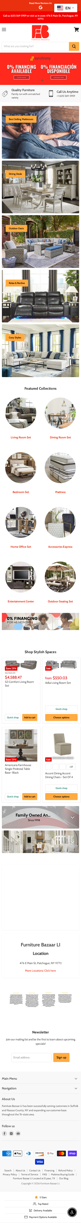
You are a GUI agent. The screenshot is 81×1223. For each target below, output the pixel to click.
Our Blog (63, 1178)
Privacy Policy (10, 1174)
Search (7, 1170)
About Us (20, 1170)
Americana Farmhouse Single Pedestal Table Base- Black (18, 768)
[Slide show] (40, 69)
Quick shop (13, 717)
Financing (49, 1170)
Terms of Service (29, 1174)
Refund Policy (65, 1170)
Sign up (61, 1057)
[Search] (74, 46)
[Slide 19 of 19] (40, 69)
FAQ (44, 1174)
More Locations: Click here (40, 970)
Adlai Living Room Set (58, 682)
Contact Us (34, 1170)
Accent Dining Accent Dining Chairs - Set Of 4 (59, 775)
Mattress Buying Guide (62, 1174)
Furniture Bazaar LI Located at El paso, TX (34, 1178)
